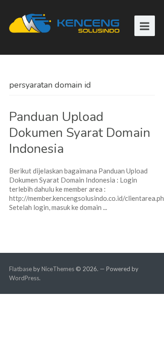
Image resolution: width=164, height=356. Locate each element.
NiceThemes (57, 268)
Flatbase (20, 268)
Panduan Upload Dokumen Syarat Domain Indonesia (79, 132)
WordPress (24, 278)
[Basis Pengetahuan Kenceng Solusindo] (66, 22)
